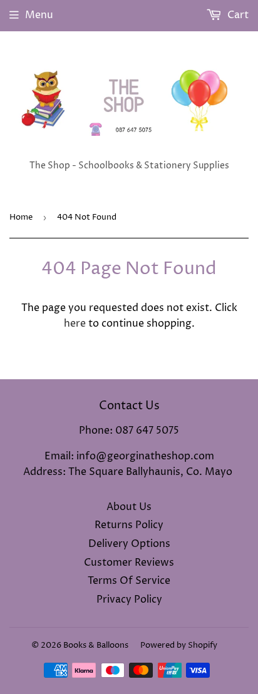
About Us (129, 507)
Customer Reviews (129, 562)
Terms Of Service (129, 581)
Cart (237, 15)
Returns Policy (129, 525)
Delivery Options (129, 544)
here (75, 323)
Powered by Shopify (178, 645)
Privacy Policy (129, 599)
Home (21, 217)
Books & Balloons (95, 645)
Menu (39, 15)
